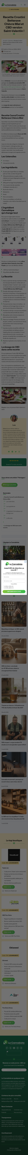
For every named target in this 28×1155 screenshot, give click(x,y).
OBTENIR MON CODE (14, 591)
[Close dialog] (25, 562)
